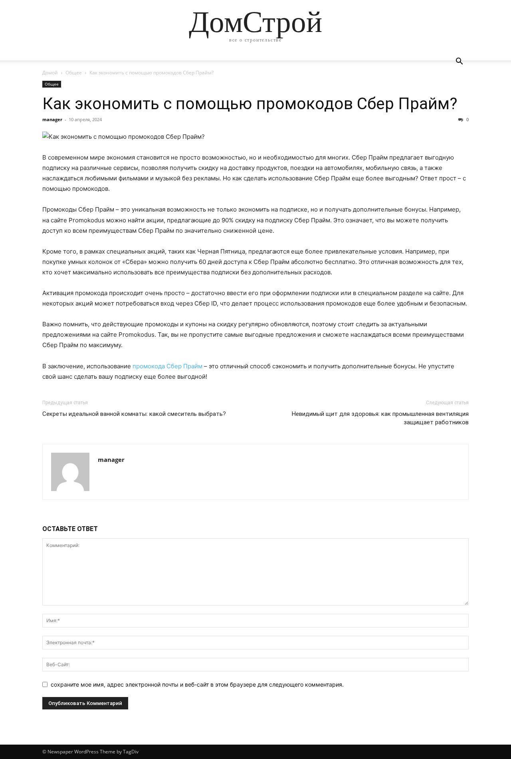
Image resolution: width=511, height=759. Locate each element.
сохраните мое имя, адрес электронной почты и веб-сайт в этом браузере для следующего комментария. (197, 684)
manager (52, 119)
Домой (50, 72)
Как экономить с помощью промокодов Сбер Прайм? (250, 103)
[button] (459, 62)
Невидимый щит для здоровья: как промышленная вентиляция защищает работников (380, 418)
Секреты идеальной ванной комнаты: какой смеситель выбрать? (134, 413)
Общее (73, 72)
